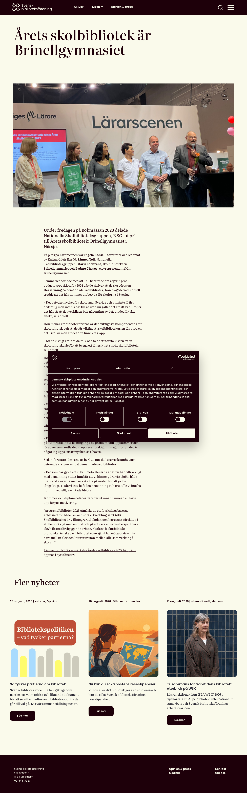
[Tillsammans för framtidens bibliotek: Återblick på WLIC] (202, 643)
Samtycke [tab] (73, 368)
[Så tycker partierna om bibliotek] (45, 643)
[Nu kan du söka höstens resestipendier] (124, 643)
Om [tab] (173, 368)
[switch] (104, 419)
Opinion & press (122, 7)
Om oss (220, 773)
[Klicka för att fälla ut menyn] (231, 7)
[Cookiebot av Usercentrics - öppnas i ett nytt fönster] (180, 357)
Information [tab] (123, 368)
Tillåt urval (123, 433)
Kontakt (220, 769)
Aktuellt (79, 7)
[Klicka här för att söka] (220, 7)
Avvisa (75, 433)
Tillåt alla (172, 433)
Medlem (97, 7)
